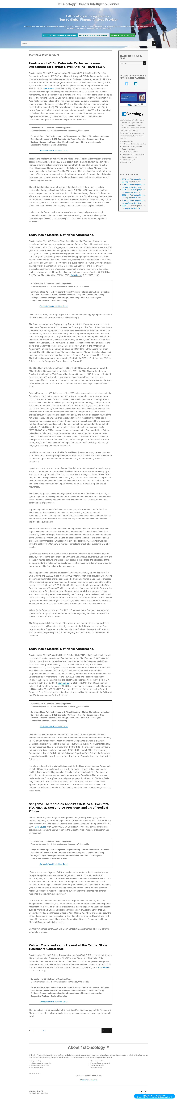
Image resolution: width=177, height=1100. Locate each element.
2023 (124, 195)
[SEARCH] (144, 63)
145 (44, 1030)
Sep (129, 187)
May (140, 179)
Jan (128, 179)
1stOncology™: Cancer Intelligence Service (89, 4)
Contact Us (44, 1093)
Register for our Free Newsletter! (93, 35)
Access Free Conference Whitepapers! (59, 35)
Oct (132, 187)
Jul (123, 182)
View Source (48, 88)
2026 (124, 179)
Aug (126, 182)
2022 (124, 200)
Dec (139, 187)
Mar (134, 179)
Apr (137, 179)
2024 (124, 190)
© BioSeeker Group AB (36, 1091)
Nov (135, 187)
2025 (124, 184)
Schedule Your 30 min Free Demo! (54, 150)
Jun (144, 179)
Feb (131, 179)
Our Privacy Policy (34, 1093)
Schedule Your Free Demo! (122, 35)
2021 (124, 205)
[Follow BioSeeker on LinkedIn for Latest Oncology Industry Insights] (139, 83)
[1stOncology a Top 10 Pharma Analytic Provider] (133, 99)
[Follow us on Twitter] (126, 83)
